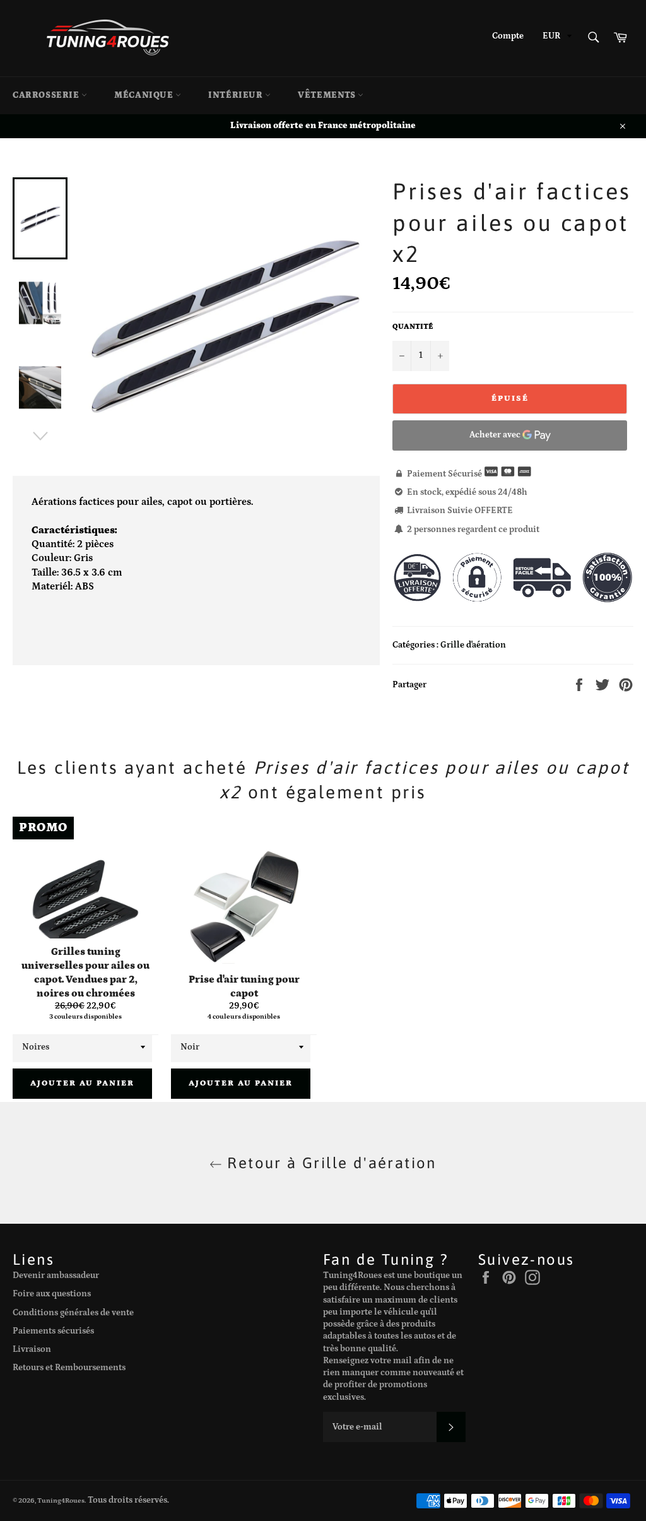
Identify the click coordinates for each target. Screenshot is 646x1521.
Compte (508, 36)
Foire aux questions (52, 1294)
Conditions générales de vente (73, 1313)
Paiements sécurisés (53, 1331)
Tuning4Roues (61, 1500)
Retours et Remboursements (69, 1368)
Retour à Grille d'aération (329, 1162)
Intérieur (236, 95)
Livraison (32, 1349)
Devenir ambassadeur (56, 1275)
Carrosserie (47, 95)
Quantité (412, 327)
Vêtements (328, 95)
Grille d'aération (473, 645)
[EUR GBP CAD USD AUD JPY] (555, 38)
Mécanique (144, 95)
